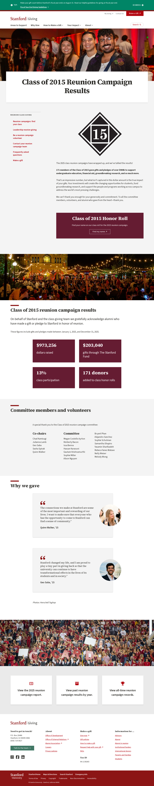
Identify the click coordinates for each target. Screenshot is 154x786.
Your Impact (73, 25)
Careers (48, 747)
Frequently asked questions (21, 153)
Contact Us (120, 13)
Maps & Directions (50, 774)
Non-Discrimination (77, 778)
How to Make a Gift (52, 25)
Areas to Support (18, 25)
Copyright (52, 778)
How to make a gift (87, 743)
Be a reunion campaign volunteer (23, 137)
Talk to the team (21, 748)
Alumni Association (52, 743)
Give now (83, 735)
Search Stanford (66, 774)
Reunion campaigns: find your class (24, 123)
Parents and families (123, 755)
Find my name (99, 231)
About (88, 25)
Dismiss (137, 5)
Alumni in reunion (121, 743)
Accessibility (91, 778)
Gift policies (84, 739)
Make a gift (18, 160)
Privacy (43, 778)
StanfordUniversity (16, 777)
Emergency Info (81, 774)
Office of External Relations (56, 739)
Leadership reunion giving (25, 129)
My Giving (108, 13)
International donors (123, 751)
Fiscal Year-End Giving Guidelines (33, 7)
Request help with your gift (90, 747)
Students (118, 759)
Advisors (118, 735)
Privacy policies (51, 751)
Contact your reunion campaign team (22, 145)
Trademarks (63, 778)
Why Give (35, 25)
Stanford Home (34, 774)
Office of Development (54, 735)
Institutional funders (123, 747)
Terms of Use (33, 778)
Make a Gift (133, 13)
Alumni (117, 739)
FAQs (82, 751)
